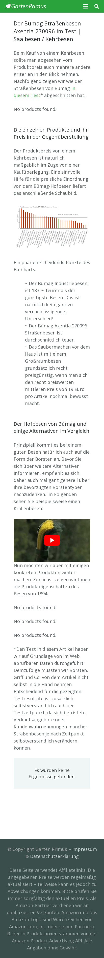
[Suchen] (97, 6)
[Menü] (86, 6)
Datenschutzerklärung (54, 856)
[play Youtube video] (52, 540)
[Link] (25, 6)
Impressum (84, 849)
